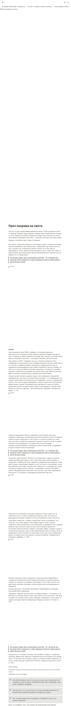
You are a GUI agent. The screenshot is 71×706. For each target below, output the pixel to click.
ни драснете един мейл (40, 680)
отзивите (51, 698)
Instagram (28, 684)
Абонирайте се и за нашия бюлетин (25, 690)
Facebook (20, 684)
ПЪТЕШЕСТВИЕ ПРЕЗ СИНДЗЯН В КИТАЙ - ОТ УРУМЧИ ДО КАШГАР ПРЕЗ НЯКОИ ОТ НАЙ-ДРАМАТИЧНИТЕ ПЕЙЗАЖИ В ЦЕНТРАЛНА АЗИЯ (35, 260)
